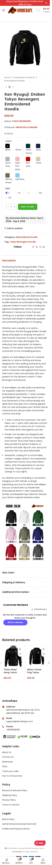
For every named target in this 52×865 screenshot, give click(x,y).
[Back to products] (9, 87)
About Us (6, 752)
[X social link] (37, 247)
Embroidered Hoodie (14, 80)
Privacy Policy (9, 799)
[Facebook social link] (33, 247)
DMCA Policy (8, 819)
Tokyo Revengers (21, 121)
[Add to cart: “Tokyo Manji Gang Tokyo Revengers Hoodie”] (20, 649)
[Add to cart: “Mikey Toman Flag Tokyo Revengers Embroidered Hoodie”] (43, 649)
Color (8, 141)
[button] (49, 663)
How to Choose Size (12, 775)
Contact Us (8, 756)
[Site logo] (20, 10)
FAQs (4, 766)
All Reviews (7, 761)
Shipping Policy (9, 795)
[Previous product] (6, 87)
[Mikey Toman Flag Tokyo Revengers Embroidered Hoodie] (37, 656)
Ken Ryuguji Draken (26, 127)
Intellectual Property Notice (16, 828)
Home (7, 77)
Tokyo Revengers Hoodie (23, 241)
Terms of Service (10, 804)
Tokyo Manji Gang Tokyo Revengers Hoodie (10, 673)
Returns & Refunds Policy (15, 790)
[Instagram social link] (40, 247)
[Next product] (13, 87)
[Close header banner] (46, 3)
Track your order (10, 771)
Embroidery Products (24, 77)
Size (8, 188)
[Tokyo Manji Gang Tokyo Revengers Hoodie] (13, 656)
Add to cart (27, 206)
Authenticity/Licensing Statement (19, 823)
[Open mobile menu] (3, 10)
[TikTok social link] (43, 247)
